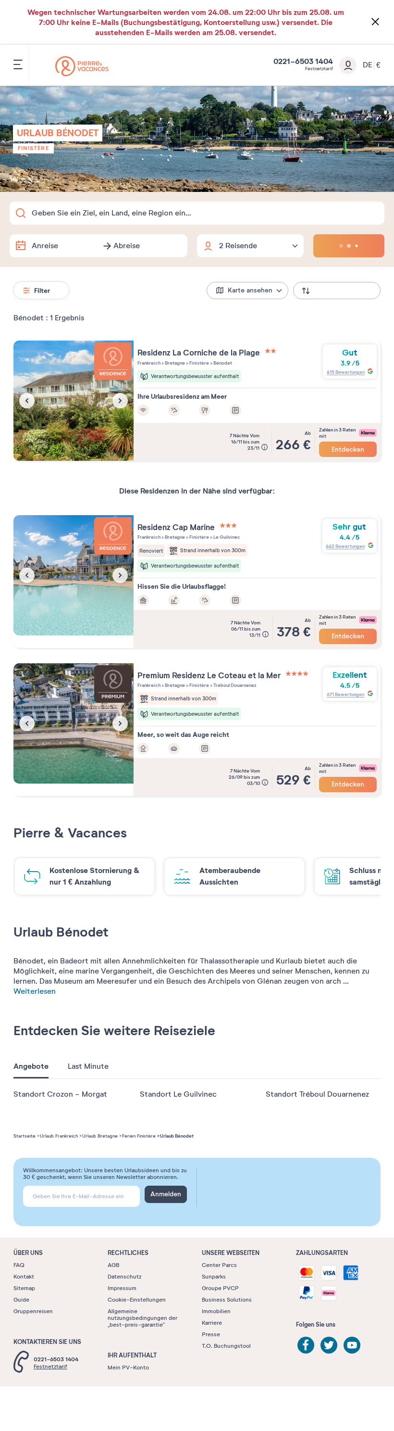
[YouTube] (352, 1345)
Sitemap (24, 1288)
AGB (113, 1265)
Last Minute (88, 1066)
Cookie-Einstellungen (137, 1299)
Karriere (212, 1322)
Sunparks (214, 1276)
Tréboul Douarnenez (234, 685)
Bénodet (222, 363)
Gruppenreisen (33, 1311)
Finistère (33, 148)
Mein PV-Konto (128, 1367)
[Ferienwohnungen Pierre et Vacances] (82, 66)
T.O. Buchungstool (226, 1345)
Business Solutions (227, 1299)
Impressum (122, 1288)
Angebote (31, 1066)
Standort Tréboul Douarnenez (317, 1094)
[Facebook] (305, 1345)
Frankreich (148, 363)
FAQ (19, 1265)
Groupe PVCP (220, 1288)
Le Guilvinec (226, 537)
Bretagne (174, 363)
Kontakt (23, 1276)
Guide (21, 1299)
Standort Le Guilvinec (178, 1094)
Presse (211, 1334)
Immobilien (216, 1311)
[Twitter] (328, 1345)
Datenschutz (124, 1276)
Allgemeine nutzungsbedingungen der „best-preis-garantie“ (142, 1318)
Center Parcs (219, 1265)
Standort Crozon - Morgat (60, 1094)
